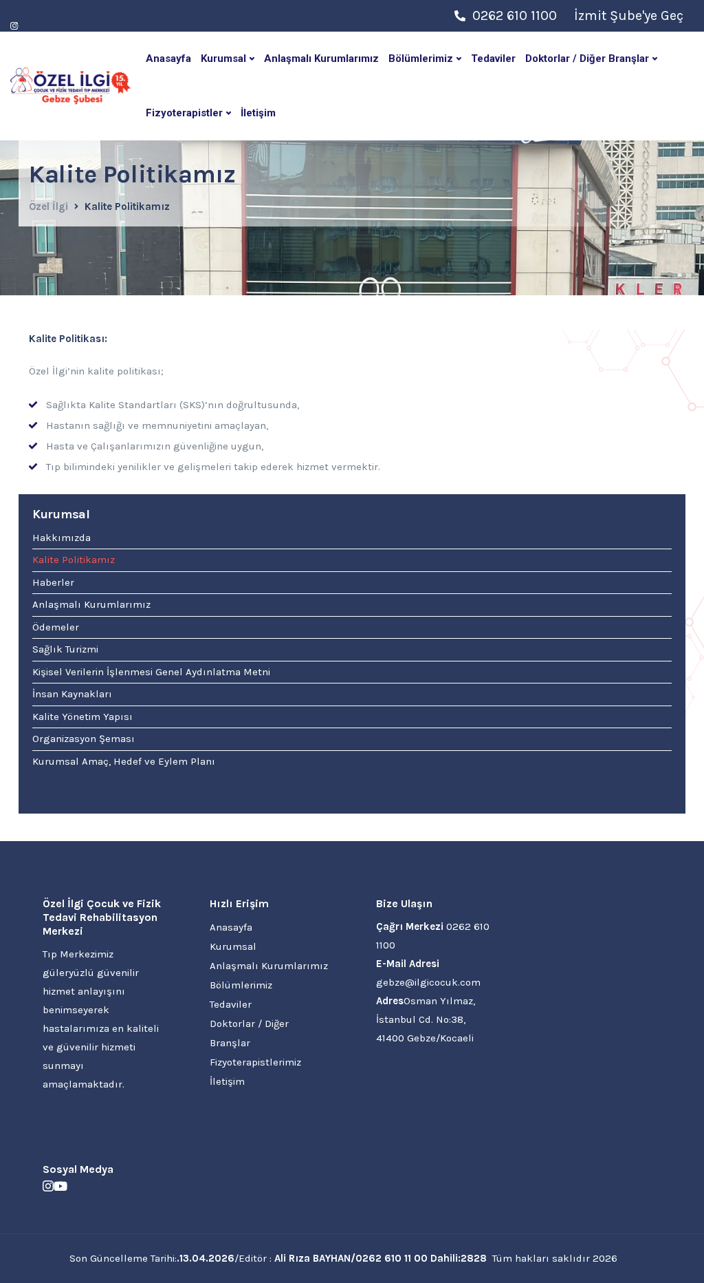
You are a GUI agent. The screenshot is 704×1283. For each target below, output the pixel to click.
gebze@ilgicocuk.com (428, 982)
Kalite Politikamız (73, 559)
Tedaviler (493, 58)
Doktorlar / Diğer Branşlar (587, 58)
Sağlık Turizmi (65, 649)
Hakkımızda (61, 537)
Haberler (53, 582)
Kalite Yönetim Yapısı (82, 716)
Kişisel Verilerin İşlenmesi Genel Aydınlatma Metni (151, 672)
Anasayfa (168, 58)
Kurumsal (223, 58)
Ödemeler (55, 627)
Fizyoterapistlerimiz (255, 1062)
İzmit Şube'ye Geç (628, 15)
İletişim (258, 113)
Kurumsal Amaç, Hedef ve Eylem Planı (123, 761)
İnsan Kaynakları (72, 694)
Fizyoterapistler (184, 113)
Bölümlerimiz (420, 58)
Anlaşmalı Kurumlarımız (321, 58)
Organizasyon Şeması (83, 738)
